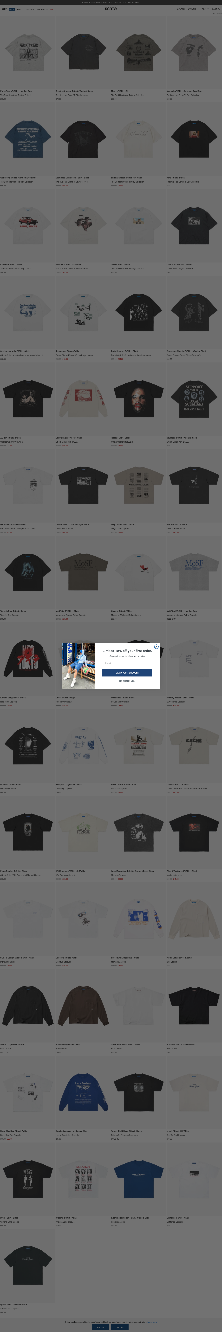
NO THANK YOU (127, 680)
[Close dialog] (156, 647)
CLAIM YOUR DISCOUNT (127, 672)
